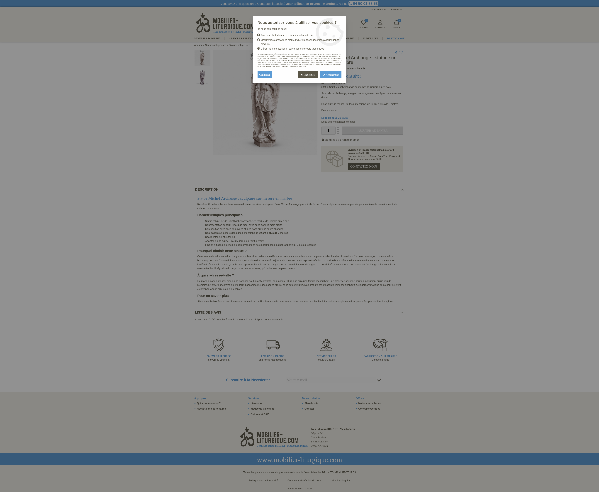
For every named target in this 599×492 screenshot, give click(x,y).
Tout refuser (309, 74)
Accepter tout (332, 74)
